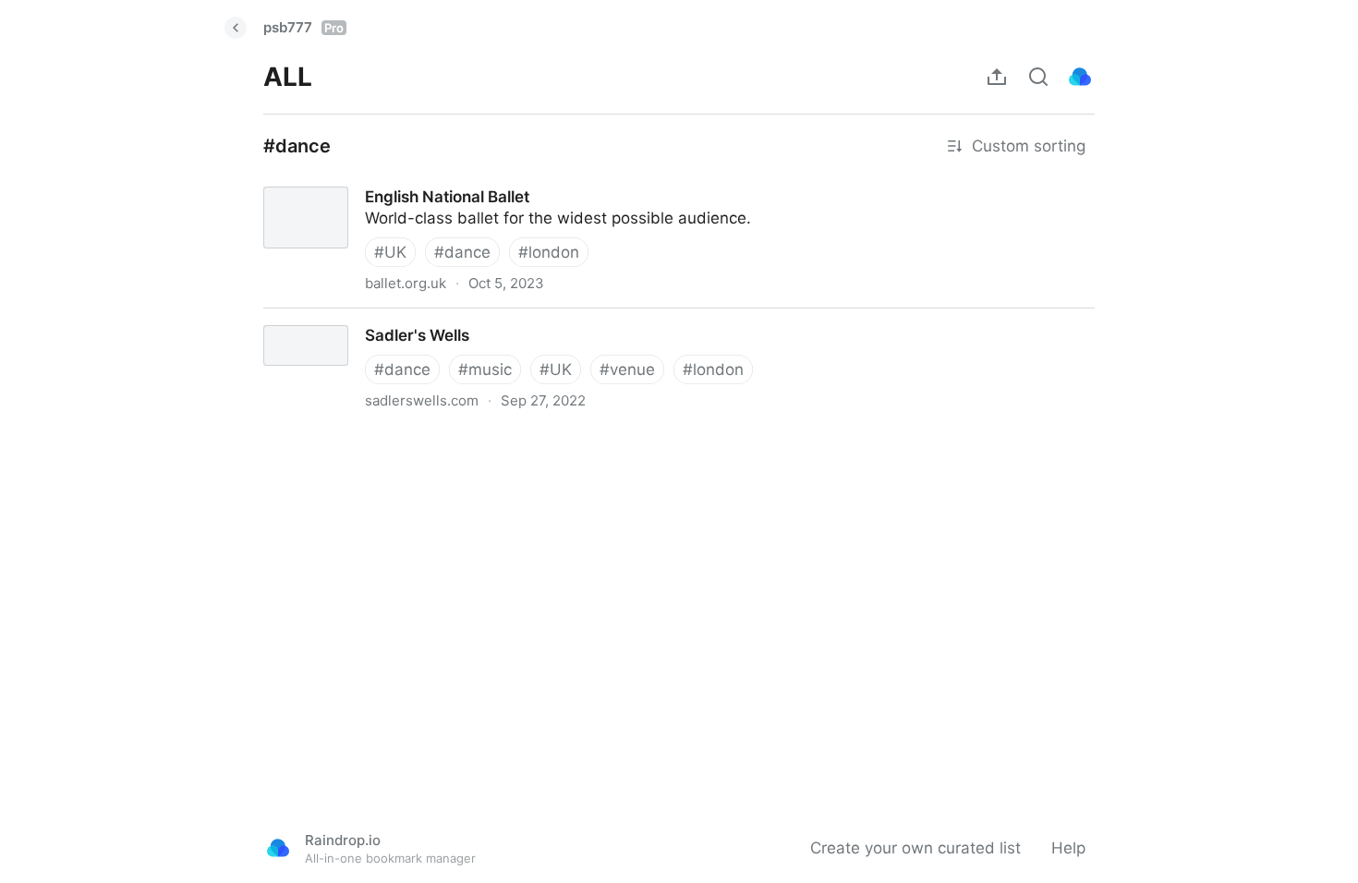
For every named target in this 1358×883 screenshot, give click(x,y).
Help (1068, 848)
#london (548, 252)
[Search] (1038, 76)
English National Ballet (329, 180)
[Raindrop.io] (1080, 76)
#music (485, 369)
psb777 (303, 27)
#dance (462, 252)
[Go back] (235, 28)
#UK (390, 252)
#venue (627, 369)
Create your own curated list (915, 848)
